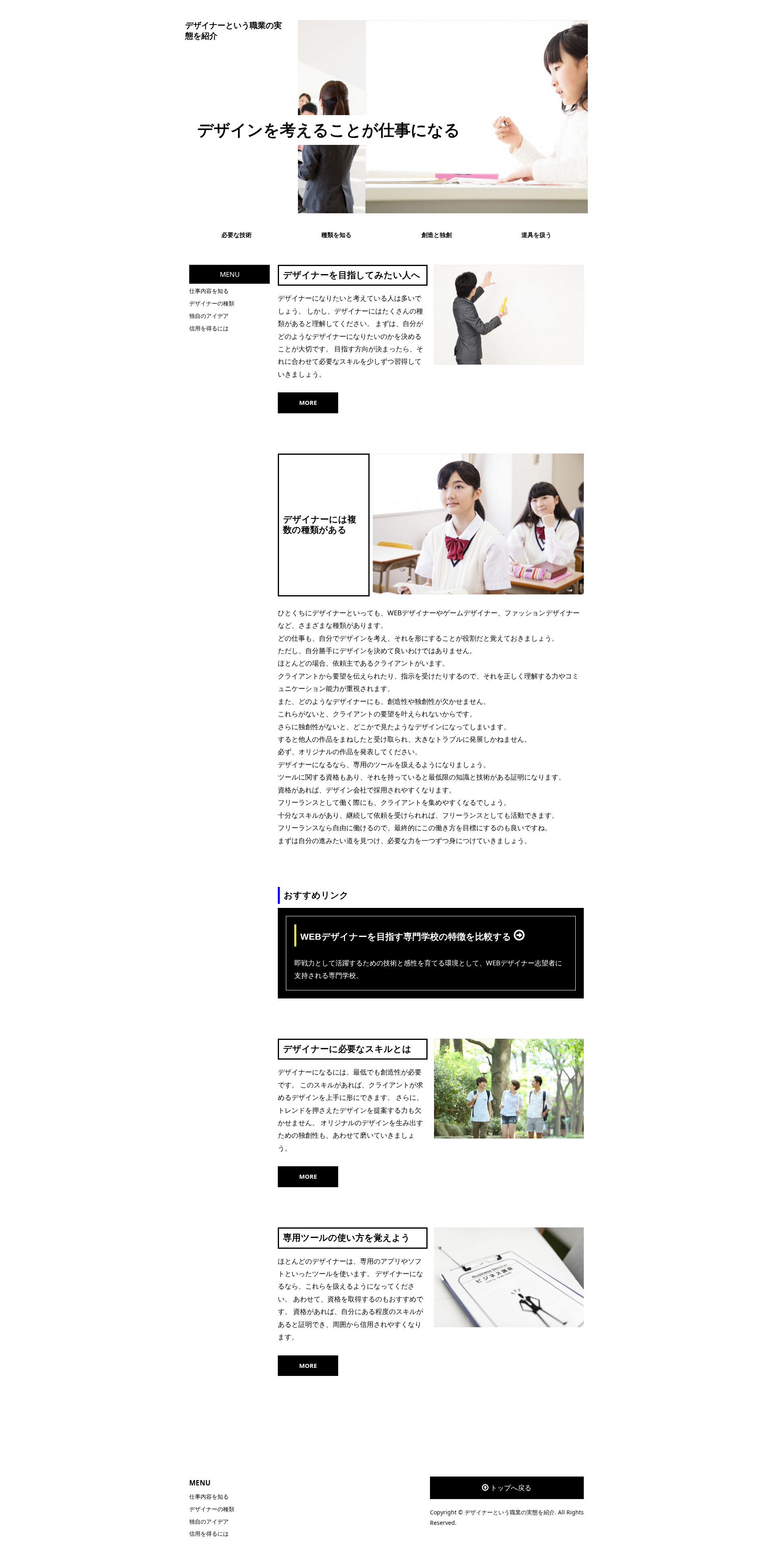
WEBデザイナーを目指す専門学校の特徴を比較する (407, 937)
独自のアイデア (209, 316)
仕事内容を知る (209, 291)
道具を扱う (536, 235)
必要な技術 (236, 235)
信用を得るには (209, 328)
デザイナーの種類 (211, 303)
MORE (308, 402)
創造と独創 (437, 235)
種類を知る (336, 235)
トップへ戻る (510, 1487)
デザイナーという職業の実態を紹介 (233, 30)
